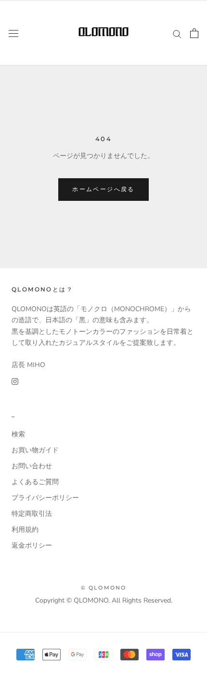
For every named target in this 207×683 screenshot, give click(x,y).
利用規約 (25, 529)
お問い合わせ (32, 466)
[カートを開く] (194, 33)
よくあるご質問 (35, 481)
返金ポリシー (32, 545)
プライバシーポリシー (45, 497)
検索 (18, 434)
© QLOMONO (104, 587)
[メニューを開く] (13, 33)
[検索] (177, 33)
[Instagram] (15, 381)
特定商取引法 (32, 513)
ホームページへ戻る (103, 189)
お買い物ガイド (35, 450)
